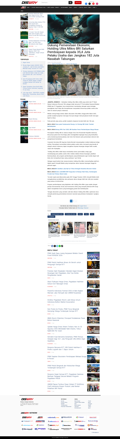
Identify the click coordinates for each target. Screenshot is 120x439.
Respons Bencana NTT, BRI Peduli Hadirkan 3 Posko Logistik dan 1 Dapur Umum (64, 348)
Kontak (62, 401)
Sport (94, 7)
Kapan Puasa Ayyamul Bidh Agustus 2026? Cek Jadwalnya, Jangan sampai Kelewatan (36, 52)
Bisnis (75, 7)
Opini (22, 10)
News (28, 7)
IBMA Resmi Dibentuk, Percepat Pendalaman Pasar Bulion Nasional (66, 319)
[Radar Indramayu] (79, 417)
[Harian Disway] (40, 417)
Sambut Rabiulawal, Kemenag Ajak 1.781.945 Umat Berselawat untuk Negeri (37, 42)
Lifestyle (81, 7)
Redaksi (62, 404)
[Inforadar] (53, 421)
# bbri (86, 214)
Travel (70, 7)
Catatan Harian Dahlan (37, 7)
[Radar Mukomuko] (27, 429)
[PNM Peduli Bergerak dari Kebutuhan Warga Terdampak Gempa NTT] (93, 368)
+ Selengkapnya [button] (95, 432)
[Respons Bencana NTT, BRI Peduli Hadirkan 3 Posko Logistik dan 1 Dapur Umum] (93, 350)
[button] (73, 29)
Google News (83, 206)
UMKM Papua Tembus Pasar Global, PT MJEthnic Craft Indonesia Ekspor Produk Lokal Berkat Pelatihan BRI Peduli (66, 386)
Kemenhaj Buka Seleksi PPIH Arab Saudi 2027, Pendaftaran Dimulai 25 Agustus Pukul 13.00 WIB (37, 24)
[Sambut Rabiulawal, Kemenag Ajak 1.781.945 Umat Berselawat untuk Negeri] (24, 44)
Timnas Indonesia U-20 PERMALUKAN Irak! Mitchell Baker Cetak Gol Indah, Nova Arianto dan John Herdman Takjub (33, 74)
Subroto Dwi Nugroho (57, 64)
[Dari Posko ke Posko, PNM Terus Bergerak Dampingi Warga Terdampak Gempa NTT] (93, 312)
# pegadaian (51, 216)
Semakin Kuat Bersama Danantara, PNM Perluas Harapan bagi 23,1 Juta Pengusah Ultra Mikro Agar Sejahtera (66, 339)
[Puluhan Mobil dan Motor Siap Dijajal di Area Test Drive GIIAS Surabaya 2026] (24, 16)
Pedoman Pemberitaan (66, 406)
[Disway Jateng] (79, 421)
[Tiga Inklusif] (24, 130)
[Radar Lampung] (66, 421)
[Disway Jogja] (53, 425)
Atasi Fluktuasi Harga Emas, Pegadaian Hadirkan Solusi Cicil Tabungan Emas (65, 283)
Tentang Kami (64, 405)
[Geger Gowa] (24, 104)
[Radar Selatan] (93, 429)
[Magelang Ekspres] (93, 421)
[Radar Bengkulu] (40, 429)
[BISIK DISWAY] (23, 7)
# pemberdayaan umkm (57, 214)
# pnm (80, 214)
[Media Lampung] (66, 417)
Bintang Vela (32, 110)
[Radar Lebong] (53, 429)
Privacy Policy (64, 402)
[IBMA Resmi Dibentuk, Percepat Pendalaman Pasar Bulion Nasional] (93, 321)
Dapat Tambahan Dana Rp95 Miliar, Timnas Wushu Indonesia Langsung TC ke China (32, 88)
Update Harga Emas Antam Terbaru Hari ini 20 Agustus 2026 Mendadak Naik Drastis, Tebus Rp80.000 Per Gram (65, 329)
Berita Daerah (50, 7)
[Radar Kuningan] (27, 425)
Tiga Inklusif (32, 128)
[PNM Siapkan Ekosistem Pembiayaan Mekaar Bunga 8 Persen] (93, 359)
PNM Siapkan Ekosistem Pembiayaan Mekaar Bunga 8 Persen (67, 357)
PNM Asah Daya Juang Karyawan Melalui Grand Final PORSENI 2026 (65, 254)
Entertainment (64, 7)
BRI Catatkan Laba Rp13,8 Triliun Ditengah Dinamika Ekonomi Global (75, 169)
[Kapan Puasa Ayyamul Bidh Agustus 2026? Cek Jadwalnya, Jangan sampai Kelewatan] (24, 52)
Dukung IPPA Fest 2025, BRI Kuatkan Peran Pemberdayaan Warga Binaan (76, 129)
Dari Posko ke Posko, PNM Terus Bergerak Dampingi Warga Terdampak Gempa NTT (63, 310)
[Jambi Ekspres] (40, 421)
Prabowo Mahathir (34, 136)
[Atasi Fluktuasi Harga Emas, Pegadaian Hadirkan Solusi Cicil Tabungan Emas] (93, 284)
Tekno (89, 7)
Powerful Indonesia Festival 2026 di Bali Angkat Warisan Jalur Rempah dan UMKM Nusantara (65, 292)
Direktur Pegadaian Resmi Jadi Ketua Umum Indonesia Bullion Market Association (64, 301)
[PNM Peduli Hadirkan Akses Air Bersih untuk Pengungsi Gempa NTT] (93, 265)
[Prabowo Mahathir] (24, 139)
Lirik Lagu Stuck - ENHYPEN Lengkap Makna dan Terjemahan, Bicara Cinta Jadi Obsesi (32, 94)
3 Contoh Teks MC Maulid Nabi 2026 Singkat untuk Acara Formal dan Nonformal (37, 33)
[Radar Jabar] (66, 425)
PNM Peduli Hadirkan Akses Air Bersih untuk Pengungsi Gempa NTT (64, 263)
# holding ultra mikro (70, 214)
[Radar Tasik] (53, 417)
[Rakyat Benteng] (79, 429)
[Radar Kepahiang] (79, 425)
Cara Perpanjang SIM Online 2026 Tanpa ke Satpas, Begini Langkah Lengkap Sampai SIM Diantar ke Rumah (31, 81)
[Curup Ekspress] (93, 425)
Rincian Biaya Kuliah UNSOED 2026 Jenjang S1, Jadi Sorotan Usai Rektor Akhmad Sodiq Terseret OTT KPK (32, 66)
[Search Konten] (70, 2)
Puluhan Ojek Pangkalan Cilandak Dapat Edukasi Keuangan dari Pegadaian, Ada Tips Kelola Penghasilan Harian (65, 273)
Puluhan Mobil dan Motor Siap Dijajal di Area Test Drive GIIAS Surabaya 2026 (36, 15)
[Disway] (27, 417)
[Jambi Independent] (27, 421)
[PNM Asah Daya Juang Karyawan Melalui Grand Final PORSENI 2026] (93, 256)
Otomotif (57, 7)
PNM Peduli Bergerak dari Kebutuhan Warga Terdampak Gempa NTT (64, 367)
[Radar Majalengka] (40, 425)
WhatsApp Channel (82, 208)
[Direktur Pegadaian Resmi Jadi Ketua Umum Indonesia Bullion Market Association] (93, 302)
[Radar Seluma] (66, 429)
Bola (44, 7)
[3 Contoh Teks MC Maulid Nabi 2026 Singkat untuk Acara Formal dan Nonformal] (24, 35)
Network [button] (78, 3)
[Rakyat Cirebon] (93, 417)
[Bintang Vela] (24, 113)
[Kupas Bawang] (24, 122)
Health (85, 7)
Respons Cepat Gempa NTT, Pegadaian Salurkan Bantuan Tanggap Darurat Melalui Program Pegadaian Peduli (65, 376)
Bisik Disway (77, 401)
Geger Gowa (25, 62)
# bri (92, 214)
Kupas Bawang (33, 119)
